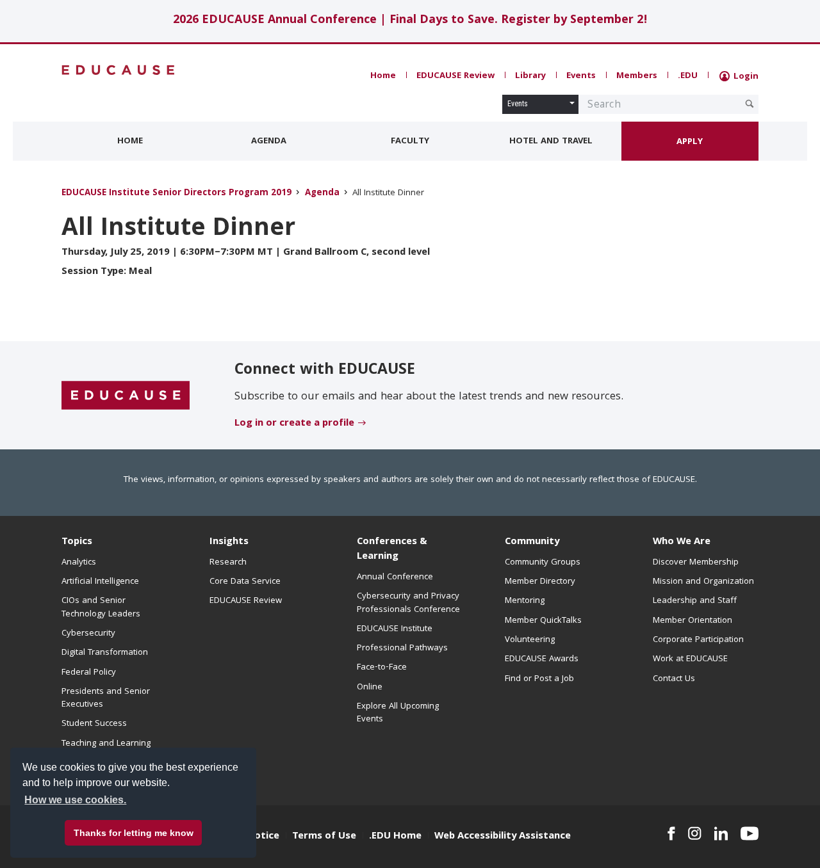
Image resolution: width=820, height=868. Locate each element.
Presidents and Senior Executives (106, 698)
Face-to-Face (382, 668)
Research (228, 563)
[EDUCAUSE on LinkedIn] (721, 833)
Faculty (410, 141)
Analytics (79, 563)
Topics (77, 542)
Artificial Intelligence (100, 582)
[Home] (119, 70)
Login (744, 77)
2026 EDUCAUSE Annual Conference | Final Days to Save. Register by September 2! (410, 21)
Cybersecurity (88, 634)
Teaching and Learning (106, 744)
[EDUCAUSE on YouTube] (749, 833)
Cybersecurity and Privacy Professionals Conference (408, 603)
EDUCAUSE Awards (541, 659)
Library (530, 76)
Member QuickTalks (543, 621)
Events (581, 76)
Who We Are (681, 542)
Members (636, 76)
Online (369, 687)
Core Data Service (245, 582)
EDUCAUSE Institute (394, 629)
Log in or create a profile (294, 423)
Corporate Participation (698, 640)
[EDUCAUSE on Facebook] (671, 833)
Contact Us (674, 679)
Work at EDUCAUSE (690, 659)
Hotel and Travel (551, 141)
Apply (689, 142)
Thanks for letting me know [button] (133, 833)
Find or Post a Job (539, 679)
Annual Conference (395, 577)
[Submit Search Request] (749, 104)
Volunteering (530, 640)
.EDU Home (395, 836)
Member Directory (540, 582)
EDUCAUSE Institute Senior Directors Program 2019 (176, 193)
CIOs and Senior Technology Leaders (101, 607)
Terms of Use (324, 836)
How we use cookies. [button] (75, 799)
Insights (229, 542)
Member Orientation (692, 621)
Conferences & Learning (392, 549)
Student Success (94, 724)
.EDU (688, 76)
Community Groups (542, 563)
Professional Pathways (402, 648)
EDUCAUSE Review (455, 76)
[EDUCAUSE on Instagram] (694, 833)
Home (383, 76)
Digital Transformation (105, 653)
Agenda (268, 141)
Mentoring (525, 601)
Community (532, 542)
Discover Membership (696, 563)
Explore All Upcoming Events (398, 713)
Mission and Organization (703, 582)
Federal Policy (89, 673)
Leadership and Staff (695, 601)
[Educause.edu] (126, 396)
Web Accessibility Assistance (502, 836)
